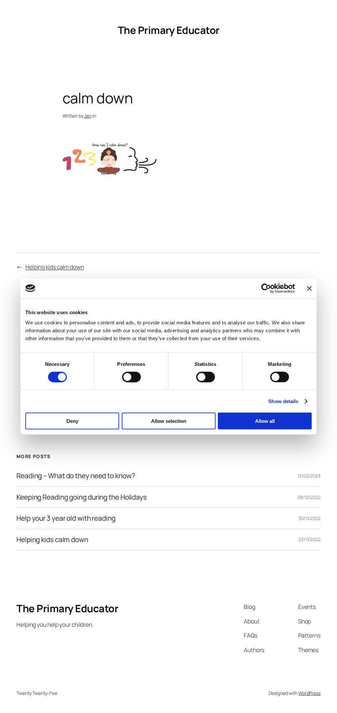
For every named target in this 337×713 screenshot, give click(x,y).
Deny (72, 421)
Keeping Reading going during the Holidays (81, 497)
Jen (87, 116)
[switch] (131, 376)
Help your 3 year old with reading (66, 518)
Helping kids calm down (54, 267)
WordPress (309, 693)
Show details (283, 401)
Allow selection (168, 421)
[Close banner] (309, 288)
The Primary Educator (169, 30)
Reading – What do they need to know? (75, 476)
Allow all (265, 421)
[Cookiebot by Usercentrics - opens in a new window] (266, 288)
